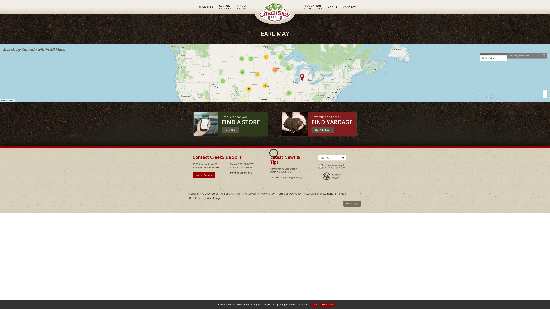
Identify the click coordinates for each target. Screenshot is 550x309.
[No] (546, 304)
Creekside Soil (275, 15)
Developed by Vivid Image (205, 198)
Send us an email (240, 172)
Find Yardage (332, 122)
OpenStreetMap (8, 100)
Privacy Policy (266, 193)
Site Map (340, 193)
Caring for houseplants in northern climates (283, 170)
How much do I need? (326, 117)
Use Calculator (322, 130)
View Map (230, 130)
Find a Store (241, 122)
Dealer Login (352, 203)
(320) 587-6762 (246, 164)
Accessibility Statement (318, 193)
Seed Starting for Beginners (284, 177)
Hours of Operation (204, 175)
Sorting (483, 54)
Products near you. (234, 117)
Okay (314, 305)
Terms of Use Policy (289, 193)
